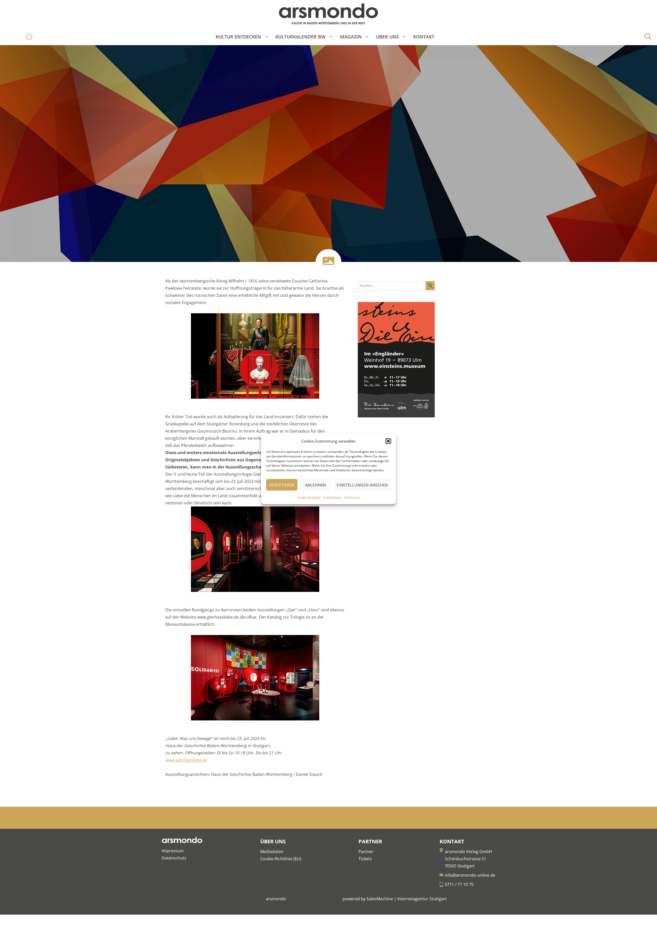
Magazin (351, 37)
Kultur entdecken (238, 37)
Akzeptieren (282, 484)
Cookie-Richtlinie (309, 497)
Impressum (352, 497)
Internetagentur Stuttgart (422, 899)
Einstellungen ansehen (362, 484)
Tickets (365, 859)
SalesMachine (379, 899)
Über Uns (387, 37)
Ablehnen (315, 484)
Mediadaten (271, 851)
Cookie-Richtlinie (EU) (280, 859)
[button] (388, 441)
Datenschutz (332, 497)
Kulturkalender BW (300, 37)
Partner (366, 851)
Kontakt (423, 37)
